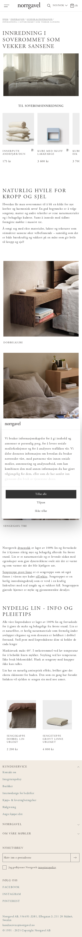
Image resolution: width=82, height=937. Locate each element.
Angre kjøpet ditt (13, 814)
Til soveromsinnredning (40, 106)
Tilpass (41, 502)
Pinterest (11, 901)
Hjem (5, 19)
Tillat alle (40, 494)
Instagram (12, 894)
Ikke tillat (41, 510)
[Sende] (74, 857)
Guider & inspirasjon (40, 19)
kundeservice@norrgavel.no (18, 925)
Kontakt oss (9, 772)
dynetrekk (24, 548)
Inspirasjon (18, 19)
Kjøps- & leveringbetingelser (19, 800)
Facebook (11, 887)
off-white (41, 576)
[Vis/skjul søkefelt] (49, 6)
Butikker (8, 786)
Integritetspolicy (12, 779)
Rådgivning (9, 807)
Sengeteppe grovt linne (17, 572)
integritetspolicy (47, 867)
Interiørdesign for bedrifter (18, 793)
